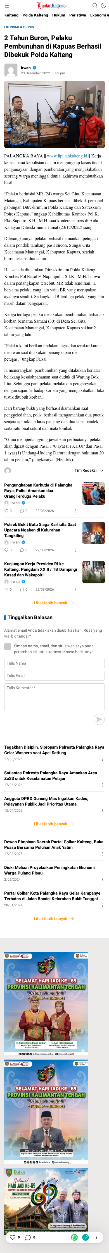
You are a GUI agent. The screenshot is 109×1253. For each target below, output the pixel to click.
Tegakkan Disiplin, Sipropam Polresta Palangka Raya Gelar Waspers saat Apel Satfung (54, 750)
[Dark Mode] (103, 5)
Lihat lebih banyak (50, 603)
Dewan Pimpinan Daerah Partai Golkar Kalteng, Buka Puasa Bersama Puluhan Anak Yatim (53, 844)
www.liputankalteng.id (67, 156)
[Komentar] (27, 1237)
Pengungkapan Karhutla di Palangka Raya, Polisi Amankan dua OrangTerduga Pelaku (38, 490)
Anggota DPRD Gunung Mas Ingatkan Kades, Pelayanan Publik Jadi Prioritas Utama (46, 801)
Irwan (26, 68)
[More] (76, 511)
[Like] (12, 1237)
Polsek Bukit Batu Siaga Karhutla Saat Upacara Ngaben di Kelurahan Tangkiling (40, 530)
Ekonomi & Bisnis (19, 27)
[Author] (10, 70)
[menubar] (7, 5)
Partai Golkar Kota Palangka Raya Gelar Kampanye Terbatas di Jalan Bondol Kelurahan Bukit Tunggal (52, 896)
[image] (93, 493)
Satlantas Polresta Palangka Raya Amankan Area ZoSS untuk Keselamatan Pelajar (50, 775)
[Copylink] (85, 1237)
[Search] (95, 5)
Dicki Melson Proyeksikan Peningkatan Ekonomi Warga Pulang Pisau (49, 870)
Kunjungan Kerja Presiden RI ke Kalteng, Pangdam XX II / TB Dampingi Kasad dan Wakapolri (40, 569)
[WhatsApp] (74, 1237)
